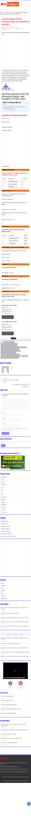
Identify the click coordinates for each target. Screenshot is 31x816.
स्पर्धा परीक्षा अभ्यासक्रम (5, 528)
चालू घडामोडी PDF (4, 521)
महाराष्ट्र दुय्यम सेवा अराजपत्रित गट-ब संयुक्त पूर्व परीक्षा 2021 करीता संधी (15, 730)
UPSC (2, 489)
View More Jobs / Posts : (11, 109)
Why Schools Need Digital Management (10, 613)
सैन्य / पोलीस (3, 497)
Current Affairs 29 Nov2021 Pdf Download (20, 385)
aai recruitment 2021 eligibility (9, 343)
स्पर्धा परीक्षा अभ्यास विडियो (6, 533)
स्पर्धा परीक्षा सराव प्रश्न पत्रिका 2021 (8, 536)
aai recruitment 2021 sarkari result (10, 354)
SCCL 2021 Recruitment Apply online (11, 380)
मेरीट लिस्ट (3, 595)
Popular (8, 634)
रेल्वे (1, 492)
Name (3, 412)
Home (2, 12)
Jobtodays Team (25, 777)
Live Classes (4, 512)
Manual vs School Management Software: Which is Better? (14, 617)
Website (3, 423)
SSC (2, 487)
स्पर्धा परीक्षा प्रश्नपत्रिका (5, 526)
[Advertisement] (15, 52)
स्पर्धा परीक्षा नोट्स (4, 523)
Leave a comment (20, 28)
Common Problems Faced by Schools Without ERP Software (15, 621)
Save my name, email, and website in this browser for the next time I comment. (15, 429)
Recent (3, 634)
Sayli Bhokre (5, 27)
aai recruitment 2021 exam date (9, 345)
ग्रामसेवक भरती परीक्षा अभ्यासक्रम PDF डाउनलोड (11, 709)
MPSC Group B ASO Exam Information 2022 (11, 738)
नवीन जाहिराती (3, 477)
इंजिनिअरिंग (3, 499)
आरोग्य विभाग (3, 484)
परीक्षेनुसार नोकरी (4, 598)
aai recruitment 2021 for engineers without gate (14, 347)
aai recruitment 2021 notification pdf (11, 350)
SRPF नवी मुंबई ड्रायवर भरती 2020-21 (9, 704)
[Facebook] (14, 779)
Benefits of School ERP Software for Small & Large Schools (15, 626)
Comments (14, 634)
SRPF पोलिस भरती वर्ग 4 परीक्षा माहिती (8, 734)
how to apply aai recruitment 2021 (10, 357)
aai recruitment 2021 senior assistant (11, 356)
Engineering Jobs (10, 12)
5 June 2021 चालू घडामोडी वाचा (7, 696)
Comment (4, 397)
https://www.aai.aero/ (15, 284)
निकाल (2, 588)
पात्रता (2, 593)
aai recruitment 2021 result (8, 352)
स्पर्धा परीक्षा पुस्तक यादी (5, 531)
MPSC (2, 479)
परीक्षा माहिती (3, 504)
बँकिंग (2, 494)
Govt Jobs (12, 28)
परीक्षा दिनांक (3, 586)
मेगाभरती (2, 482)
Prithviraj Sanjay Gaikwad (7, 700)
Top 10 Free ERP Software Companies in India (14, 678)
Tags (20, 634)
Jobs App (3, 509)
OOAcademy (11, 777)
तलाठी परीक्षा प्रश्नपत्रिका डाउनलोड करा (8, 713)
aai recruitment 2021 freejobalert (10, 349)
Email (3, 418)
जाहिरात (2, 583)
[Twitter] (16, 779)
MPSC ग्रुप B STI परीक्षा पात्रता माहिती (9, 742)
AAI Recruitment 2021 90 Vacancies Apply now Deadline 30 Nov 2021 (14, 107)
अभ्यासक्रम (3, 507)
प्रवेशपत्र (3, 590)
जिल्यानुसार (3, 502)
